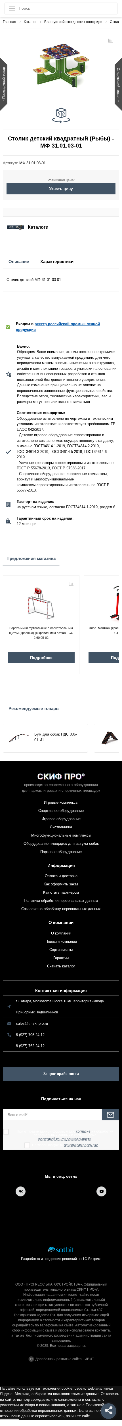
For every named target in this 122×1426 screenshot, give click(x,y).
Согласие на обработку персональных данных (61, 909)
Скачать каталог (61, 966)
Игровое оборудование (61, 819)
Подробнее (41, 657)
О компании (61, 922)
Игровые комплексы (61, 802)
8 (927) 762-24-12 (30, 1046)
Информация (61, 865)
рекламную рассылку (81, 1145)
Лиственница (61, 827)
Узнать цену (61, 188)
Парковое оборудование (61, 852)
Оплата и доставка (61, 876)
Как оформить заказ (61, 884)
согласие (83, 1131)
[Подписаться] (110, 1114)
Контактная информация (61, 990)
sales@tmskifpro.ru (32, 1023)
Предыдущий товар (4, 83)
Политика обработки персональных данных (61, 900)
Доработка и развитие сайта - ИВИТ (64, 1359)
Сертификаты (61, 950)
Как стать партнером (61, 892)
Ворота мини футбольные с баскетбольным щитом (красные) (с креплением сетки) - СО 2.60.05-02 (41, 631)
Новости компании (61, 941)
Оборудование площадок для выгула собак (61, 843)
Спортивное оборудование (61, 810)
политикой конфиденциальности (64, 1139)
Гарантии (61, 958)
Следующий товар (118, 83)
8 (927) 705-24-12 (30, 1035)
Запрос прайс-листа (61, 1074)
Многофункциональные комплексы (61, 835)
